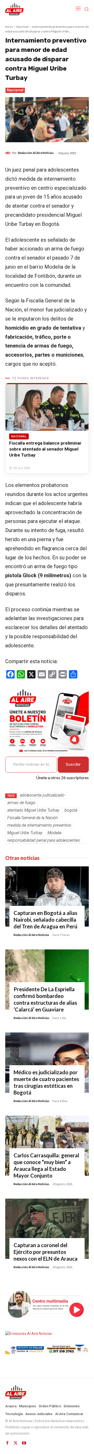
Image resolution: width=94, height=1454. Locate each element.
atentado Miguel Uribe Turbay (33, 810)
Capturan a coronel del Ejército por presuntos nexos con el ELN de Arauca (46, 1252)
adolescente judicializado (42, 795)
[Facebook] (7, 1443)
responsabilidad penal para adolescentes (43, 840)
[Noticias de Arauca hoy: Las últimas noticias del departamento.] (47, 1392)
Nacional (22, 27)
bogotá (70, 810)
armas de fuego (21, 802)
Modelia (54, 832)
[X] (16, 1443)
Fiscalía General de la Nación (32, 817)
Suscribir (73, 764)
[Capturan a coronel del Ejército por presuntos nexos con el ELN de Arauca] (47, 1229)
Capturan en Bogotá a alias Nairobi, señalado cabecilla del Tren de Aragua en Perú (45, 919)
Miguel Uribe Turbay (24, 832)
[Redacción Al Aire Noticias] (8, 152)
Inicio (9, 27)
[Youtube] (24, 1443)
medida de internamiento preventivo (39, 825)
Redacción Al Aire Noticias (36, 152)
